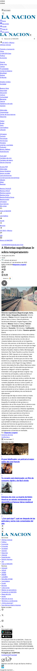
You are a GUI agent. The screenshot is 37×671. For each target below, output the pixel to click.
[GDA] (6, 661)
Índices (2, 75)
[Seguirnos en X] (2, 616)
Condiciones (5, 655)
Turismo (3, 136)
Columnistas (4, 112)
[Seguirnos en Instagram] (2, 621)
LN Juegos (3, 134)
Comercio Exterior (6, 71)
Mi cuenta (5, 32)
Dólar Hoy (3, 64)
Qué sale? (3, 156)
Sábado (2, 180)
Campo (2, 67)
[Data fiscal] (2, 668)
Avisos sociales (5, 173)
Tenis (2, 125)
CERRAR (2, 1)
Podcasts (3, 147)
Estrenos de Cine (7, 435)
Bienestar (3, 99)
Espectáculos (14, 245)
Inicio (4, 21)
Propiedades (4, 69)
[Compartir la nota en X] (5, 275)
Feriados (3, 143)
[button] (18, 137)
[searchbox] (17, 39)
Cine (21, 245)
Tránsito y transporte (7, 49)
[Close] (2, 526)
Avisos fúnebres (5, 171)
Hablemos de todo (6, 104)
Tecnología (3, 138)
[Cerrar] (30, 35)
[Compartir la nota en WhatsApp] (5, 269)
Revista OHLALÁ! (5, 189)
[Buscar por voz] (34, 39)
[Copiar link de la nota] (2, 272)
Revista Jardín (4, 199)
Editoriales (3, 110)
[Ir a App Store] (6, 637)
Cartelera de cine (5, 158)
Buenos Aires (4, 88)
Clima (2, 51)
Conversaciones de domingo (9, 178)
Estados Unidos (5, 82)
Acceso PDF (4, 167)
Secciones (5, 24)
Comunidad (4, 97)
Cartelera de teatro (6, 160)
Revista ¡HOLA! (5, 191)
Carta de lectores (6, 176)
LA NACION (5, 245)
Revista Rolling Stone (7, 197)
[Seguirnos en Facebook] (2, 610)
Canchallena (4, 128)
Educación (3, 93)
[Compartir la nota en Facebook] (2, 275)
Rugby (2, 123)
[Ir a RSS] (2, 627)
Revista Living (4, 195)
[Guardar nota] (2, 267)
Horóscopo (4, 141)
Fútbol (2, 121)
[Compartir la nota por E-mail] (7, 275)
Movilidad (3, 73)
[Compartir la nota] (2, 269)
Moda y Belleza (5, 149)
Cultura (2, 95)
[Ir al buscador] (3, 13)
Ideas (2, 182)
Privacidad (13, 655)
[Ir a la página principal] (18, 18)
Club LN (4, 29)
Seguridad (3, 91)
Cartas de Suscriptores (7, 114)
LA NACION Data (5, 53)
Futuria (2, 62)
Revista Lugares (5, 193)
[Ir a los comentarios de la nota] (5, 267)
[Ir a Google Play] (6, 633)
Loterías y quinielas (6, 145)
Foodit (4, 27)
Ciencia (2, 101)
